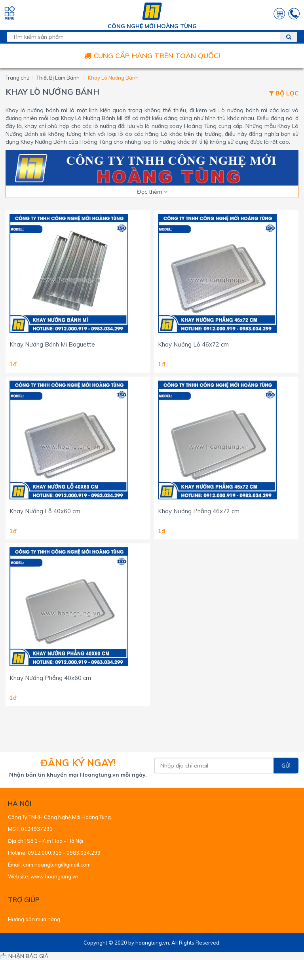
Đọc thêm (150, 191)
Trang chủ (18, 77)
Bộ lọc (286, 93)
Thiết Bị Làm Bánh (58, 77)
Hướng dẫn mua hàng (34, 919)
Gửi (286, 765)
